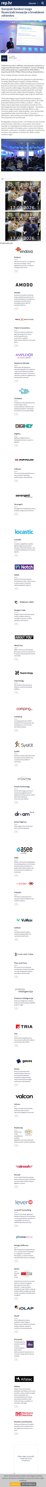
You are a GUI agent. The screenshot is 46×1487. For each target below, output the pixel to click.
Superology (19, 680)
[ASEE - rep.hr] (25, 853)
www (9, 60)
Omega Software (21, 1245)
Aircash (17, 1174)
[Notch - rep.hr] (24, 569)
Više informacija (28, 1484)
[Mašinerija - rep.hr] (28, 1136)
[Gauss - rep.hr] (24, 1063)
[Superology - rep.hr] (24, 675)
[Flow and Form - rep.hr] (24, 956)
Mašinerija (18, 1127)
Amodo (17, 292)
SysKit (16, 751)
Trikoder (17, 892)
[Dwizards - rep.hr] (30, 1347)
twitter (14, 60)
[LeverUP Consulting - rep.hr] (24, 1204)
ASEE (16, 857)
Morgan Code (20, 610)
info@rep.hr (26, 1460)
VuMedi (17, 927)
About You (18, 645)
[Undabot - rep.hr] (24, 394)
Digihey (17, 433)
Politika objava (12, 58)
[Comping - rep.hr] (25, 712)
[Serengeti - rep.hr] (24, 498)
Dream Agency (20, 822)
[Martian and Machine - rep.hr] (24, 1416)
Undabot (18, 398)
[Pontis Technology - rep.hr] (24, 781)
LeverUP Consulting (22, 1210)
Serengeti (18, 504)
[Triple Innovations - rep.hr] (24, 321)
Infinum (17, 469)
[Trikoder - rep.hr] (25, 885)
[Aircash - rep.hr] (24, 1168)
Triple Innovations (22, 328)
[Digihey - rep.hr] (24, 428)
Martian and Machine (23, 1421)
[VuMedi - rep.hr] (24, 922)
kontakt (18, 60)
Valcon (17, 1104)
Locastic (17, 539)
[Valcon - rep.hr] (24, 1098)
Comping (18, 716)
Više (16, 271)
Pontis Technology (22, 786)
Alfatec (17, 1386)
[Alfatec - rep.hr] (24, 1381)
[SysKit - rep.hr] (24, 747)
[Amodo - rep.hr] (24, 287)
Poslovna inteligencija (23, 998)
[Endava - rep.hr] (24, 253)
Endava (17, 257)
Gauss (16, 1069)
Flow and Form (20, 963)
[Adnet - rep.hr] (26, 1277)
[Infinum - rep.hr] (24, 461)
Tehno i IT (4, 18)
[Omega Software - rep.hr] (24, 1239)
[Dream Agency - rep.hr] (24, 815)
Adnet (16, 1269)
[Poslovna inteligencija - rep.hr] (24, 993)
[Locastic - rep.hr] (24, 534)
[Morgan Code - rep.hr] (24, 604)
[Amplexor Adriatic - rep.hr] (24, 358)
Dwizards (18, 1339)
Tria (15, 1033)
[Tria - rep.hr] (24, 1029)
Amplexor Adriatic (21, 363)
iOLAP (16, 1316)
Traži (42, 3)
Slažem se (15, 1484)
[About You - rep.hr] (24, 639)
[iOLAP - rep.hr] (24, 1309)
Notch (16, 575)
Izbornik (31, 3)
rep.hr (6, 3)
